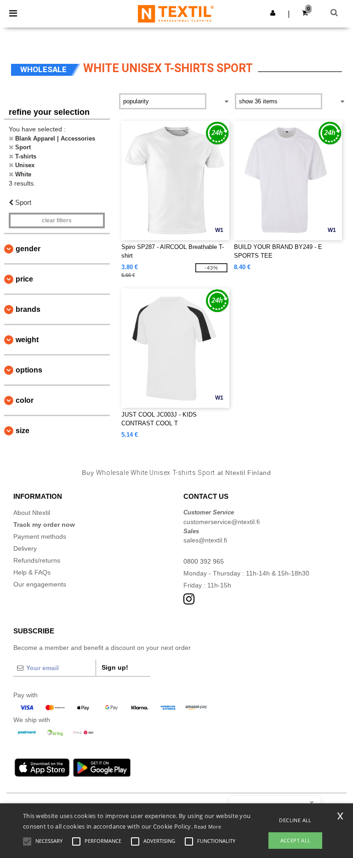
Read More (207, 826)
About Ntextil (31, 512)
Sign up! (115, 667)
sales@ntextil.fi (205, 540)
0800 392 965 (203, 561)
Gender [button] (28, 249)
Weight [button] (27, 340)
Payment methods (39, 536)
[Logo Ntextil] (176, 13)
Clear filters (57, 220)
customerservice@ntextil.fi (221, 521)
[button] (272, 13)
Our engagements (39, 584)
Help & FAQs (32, 572)
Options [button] (29, 370)
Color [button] (25, 400)
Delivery (25, 548)
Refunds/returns (36, 560)
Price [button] (24, 279)
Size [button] (22, 431)
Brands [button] (28, 309)
